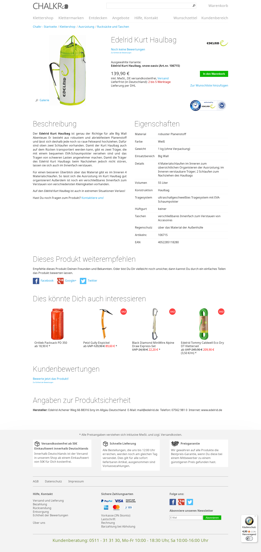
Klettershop (43, 17)
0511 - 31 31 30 (104, 540)
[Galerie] (68, 104)
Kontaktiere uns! (92, 198)
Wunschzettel (185, 17)
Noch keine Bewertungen (128, 49)
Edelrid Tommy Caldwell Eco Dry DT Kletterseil (202, 348)
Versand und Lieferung (48, 500)
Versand (163, 78)
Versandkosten (171, 435)
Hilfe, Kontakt (146, 17)
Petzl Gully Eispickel (100, 344)
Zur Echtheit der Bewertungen (121, 53)
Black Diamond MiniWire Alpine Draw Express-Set (153, 346)
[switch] (249, 538)
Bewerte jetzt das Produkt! (51, 379)
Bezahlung (40, 504)
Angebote (120, 17)
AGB (36, 481)
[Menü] (255, 517)
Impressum (76, 481)
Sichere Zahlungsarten (117, 494)
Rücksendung (42, 508)
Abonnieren (212, 517)
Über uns (39, 523)
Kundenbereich (214, 17)
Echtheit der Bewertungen (50, 515)
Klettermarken (71, 17)
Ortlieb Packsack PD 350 (50, 344)
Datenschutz (53, 481)
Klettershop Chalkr (50, 5)
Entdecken (98, 17)
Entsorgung (41, 512)
